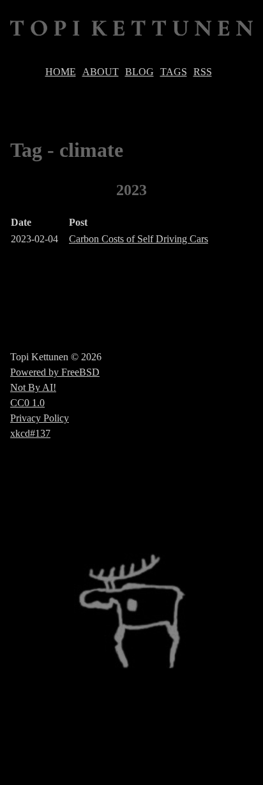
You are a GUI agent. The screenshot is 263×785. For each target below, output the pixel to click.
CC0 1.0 (27, 402)
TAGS (173, 71)
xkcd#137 (30, 433)
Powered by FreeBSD (55, 372)
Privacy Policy (39, 418)
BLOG (139, 71)
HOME (60, 71)
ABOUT (100, 71)
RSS (202, 71)
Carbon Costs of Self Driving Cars (138, 238)
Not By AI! (33, 387)
